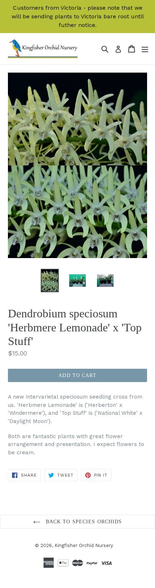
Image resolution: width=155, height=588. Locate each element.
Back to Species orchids (83, 521)
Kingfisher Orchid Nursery (83, 545)
